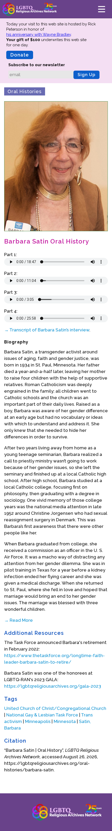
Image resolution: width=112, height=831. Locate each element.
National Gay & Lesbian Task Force (42, 714)
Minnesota (65, 721)
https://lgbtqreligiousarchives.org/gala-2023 (52, 686)
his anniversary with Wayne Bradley (38, 34)
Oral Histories (25, 91)
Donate (19, 55)
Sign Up (86, 74)
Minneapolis (38, 721)
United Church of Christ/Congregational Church (55, 708)
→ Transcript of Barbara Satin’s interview (46, 329)
